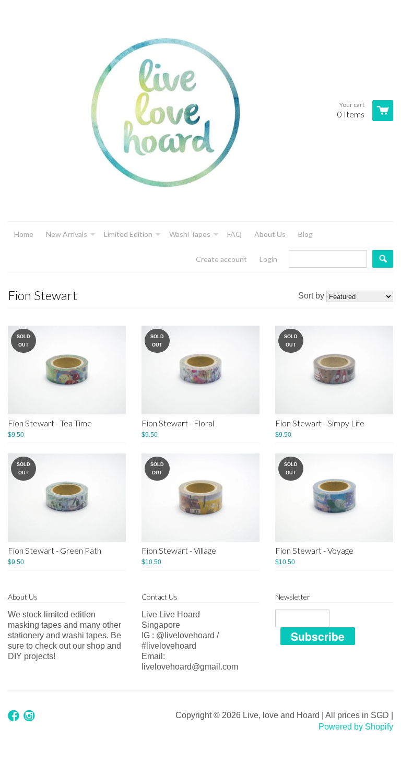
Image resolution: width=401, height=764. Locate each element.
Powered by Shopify (356, 726)
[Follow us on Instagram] (30, 716)
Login (268, 259)
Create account (221, 259)
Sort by (311, 295)
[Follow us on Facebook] (14, 716)
